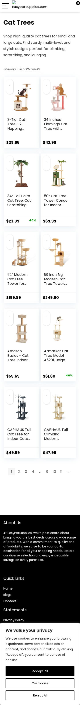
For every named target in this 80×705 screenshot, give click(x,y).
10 (54, 471)
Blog (6, 595)
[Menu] (5, 6)
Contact (9, 601)
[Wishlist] (66, 6)
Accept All (40, 671)
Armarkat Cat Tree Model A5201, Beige (56, 355)
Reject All (40, 695)
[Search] (56, 6)
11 (61, 471)
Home (8, 588)
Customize (40, 683)
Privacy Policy (13, 620)
